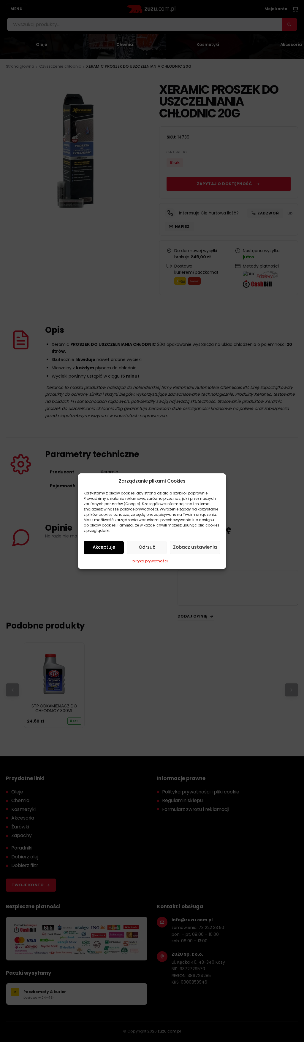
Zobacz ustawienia (195, 547)
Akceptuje (104, 547)
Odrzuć (147, 547)
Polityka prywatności (149, 561)
